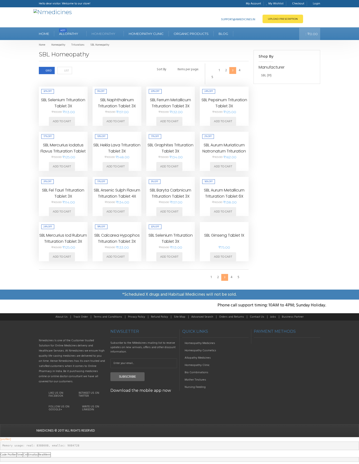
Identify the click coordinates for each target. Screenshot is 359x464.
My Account (253, 3)
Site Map (179, 316)
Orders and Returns (231, 316)
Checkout (298, 3)
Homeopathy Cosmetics (200, 350)
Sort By (161, 69)
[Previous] (212, 70)
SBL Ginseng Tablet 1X (224, 235)
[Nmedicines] (52, 12)
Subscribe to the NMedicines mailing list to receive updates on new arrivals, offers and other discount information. (143, 347)
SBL (263, 75)
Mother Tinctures (195, 379)
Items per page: (188, 69)
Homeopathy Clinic (197, 365)
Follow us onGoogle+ (59, 408)
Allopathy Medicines (198, 357)
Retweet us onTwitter (89, 394)
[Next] (219, 77)
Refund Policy (159, 316)
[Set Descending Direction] (171, 70)
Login (316, 3)
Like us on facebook (56, 394)
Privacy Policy (136, 316)
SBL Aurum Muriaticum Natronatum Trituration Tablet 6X (224, 151)
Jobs (273, 316)
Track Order (81, 316)
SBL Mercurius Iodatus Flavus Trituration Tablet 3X (63, 151)
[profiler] (5, 439)
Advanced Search (202, 316)
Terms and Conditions (108, 316)
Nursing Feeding (195, 387)
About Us (61, 316)
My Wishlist (276, 3)
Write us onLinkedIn (90, 408)
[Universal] (72, 331)
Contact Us (257, 316)
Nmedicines (45, 430)
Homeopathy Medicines (200, 343)
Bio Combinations (196, 372)
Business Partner (293, 316)
